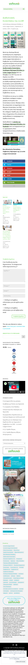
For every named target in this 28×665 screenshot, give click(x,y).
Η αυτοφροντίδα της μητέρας (11, 401)
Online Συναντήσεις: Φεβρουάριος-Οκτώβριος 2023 (17, 209)
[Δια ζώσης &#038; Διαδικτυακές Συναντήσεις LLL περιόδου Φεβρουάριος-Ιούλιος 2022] (7, 228)
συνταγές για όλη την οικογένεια (10, 588)
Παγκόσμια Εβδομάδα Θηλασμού (10, 563)
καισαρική (16, 580)
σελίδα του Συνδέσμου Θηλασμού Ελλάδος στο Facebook (14, 124)
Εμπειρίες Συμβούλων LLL (9, 558)
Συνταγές (21, 567)
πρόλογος (15, 584)
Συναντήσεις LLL (14, 567)
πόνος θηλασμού (7, 586)
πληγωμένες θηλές (7, 584)
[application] (14, 387)
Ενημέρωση (19, 558)
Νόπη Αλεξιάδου (20, 561)
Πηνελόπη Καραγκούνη (19, 565)
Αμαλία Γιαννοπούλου (8, 552)
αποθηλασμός (6, 576)
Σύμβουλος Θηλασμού (8, 571)
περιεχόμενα (21, 582)
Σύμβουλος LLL (14, 569)
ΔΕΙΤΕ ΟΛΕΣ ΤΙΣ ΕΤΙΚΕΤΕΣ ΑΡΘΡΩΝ (14, 448)
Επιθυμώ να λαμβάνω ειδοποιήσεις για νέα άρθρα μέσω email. (13, 310)
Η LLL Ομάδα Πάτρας (9, 429)
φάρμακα (5, 593)
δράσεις (18, 576)
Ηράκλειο (13, 561)
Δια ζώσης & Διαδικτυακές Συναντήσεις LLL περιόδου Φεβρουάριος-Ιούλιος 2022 (7, 235)
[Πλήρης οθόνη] (23, 392)
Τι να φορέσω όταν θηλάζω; (11, 407)
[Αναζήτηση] (23, 336)
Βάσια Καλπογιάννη (19, 552)
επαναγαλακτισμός (7, 578)
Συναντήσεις (6, 567)
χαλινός (11, 593)
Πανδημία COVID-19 (7, 565)
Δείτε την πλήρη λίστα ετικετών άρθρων (14, 599)
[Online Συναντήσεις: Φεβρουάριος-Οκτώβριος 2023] (17, 202)
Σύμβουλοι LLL (6, 569)
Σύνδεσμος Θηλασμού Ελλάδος (10, 573)
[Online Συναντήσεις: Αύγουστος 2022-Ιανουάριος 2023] (7, 202)
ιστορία (11, 580)
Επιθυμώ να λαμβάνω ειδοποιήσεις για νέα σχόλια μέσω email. (13, 302)
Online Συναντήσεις (7, 550)
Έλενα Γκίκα (16, 550)
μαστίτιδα (5, 582)
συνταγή (21, 588)
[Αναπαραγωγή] (5, 392)
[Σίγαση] (20, 392)
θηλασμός (5, 580)
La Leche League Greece (8, 546)
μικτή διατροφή (12, 582)
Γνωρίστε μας (14, 28)
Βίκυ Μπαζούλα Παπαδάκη (9, 554)
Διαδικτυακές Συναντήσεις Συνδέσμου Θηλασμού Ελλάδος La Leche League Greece (13, 70)
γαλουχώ (13, 576)
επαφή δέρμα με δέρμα (18, 578)
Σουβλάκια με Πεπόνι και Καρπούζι (13, 404)
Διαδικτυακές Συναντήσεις (9, 556)
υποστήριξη (6, 591)
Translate (12, 534)
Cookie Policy (16, 658)
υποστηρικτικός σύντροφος (16, 591)
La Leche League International (10, 548)
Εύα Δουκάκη (6, 561)
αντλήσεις (21, 573)
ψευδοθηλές (17, 593)
